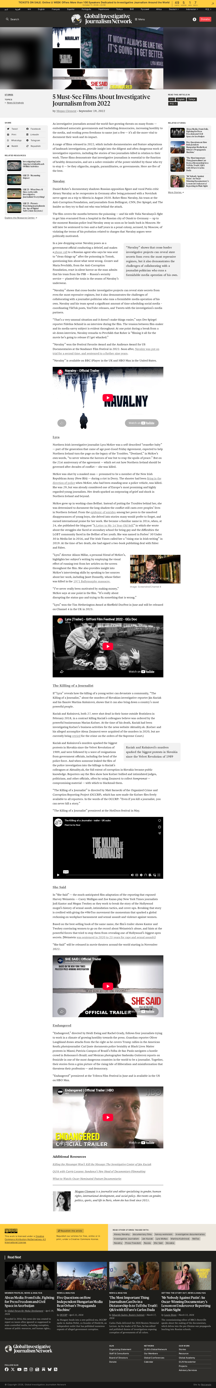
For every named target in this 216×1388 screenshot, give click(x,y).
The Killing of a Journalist (73, 686)
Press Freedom (133, 1243)
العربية (17, 9)
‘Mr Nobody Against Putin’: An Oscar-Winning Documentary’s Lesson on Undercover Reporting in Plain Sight (185, 1303)
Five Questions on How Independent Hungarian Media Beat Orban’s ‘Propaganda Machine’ (80, 1303)
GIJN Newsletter (187, 1362)
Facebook (35, 129)
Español (70, 9)
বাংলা (29, 9)
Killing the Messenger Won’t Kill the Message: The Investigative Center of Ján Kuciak (102, 1164)
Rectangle (206, 1384)
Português (86, 9)
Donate (205, 19)
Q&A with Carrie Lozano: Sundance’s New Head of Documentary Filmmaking (99, 1171)
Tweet (14, 129)
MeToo (195, 1238)
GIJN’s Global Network (155, 1349)
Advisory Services (188, 1370)
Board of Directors (118, 1357)
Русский (145, 9)
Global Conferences (154, 1357)
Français (56, 9)
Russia (147, 1243)
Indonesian (191, 9)
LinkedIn (34, 134)
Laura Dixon (170, 1314)
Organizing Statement (120, 1349)
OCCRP (63, 1314)
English (41, 9)
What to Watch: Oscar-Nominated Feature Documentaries (87, 1178)
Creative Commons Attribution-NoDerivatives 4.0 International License (25, 1239)
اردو (6, 9)
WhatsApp (16, 140)
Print (13, 134)
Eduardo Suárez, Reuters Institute (128, 1314)
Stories (9, 95)
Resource (183, 1353)
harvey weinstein (164, 1234)
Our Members (151, 1353)
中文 (207, 9)
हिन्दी (132, 9)
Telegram (35, 140)
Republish (35, 146)
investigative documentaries (190, 1234)
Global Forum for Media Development (25, 1310)
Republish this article (71, 1231)
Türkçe (119, 9)
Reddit (14, 146)
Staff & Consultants (119, 1353)
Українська (103, 9)
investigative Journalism (126, 1238)
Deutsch (173, 9)
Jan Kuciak (147, 1238)
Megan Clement (66, 111)
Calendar (148, 1362)
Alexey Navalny (122, 1234)
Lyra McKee (162, 1238)
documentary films (142, 1234)
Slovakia (170, 1243)
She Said (59, 887)
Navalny (118, 1243)
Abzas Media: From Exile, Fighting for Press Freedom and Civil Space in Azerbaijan (29, 1301)
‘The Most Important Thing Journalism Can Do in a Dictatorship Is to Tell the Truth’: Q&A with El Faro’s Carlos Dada (133, 1303)
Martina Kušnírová (180, 1238)
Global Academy (187, 1357)
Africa (159, 9)
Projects (183, 1366)
